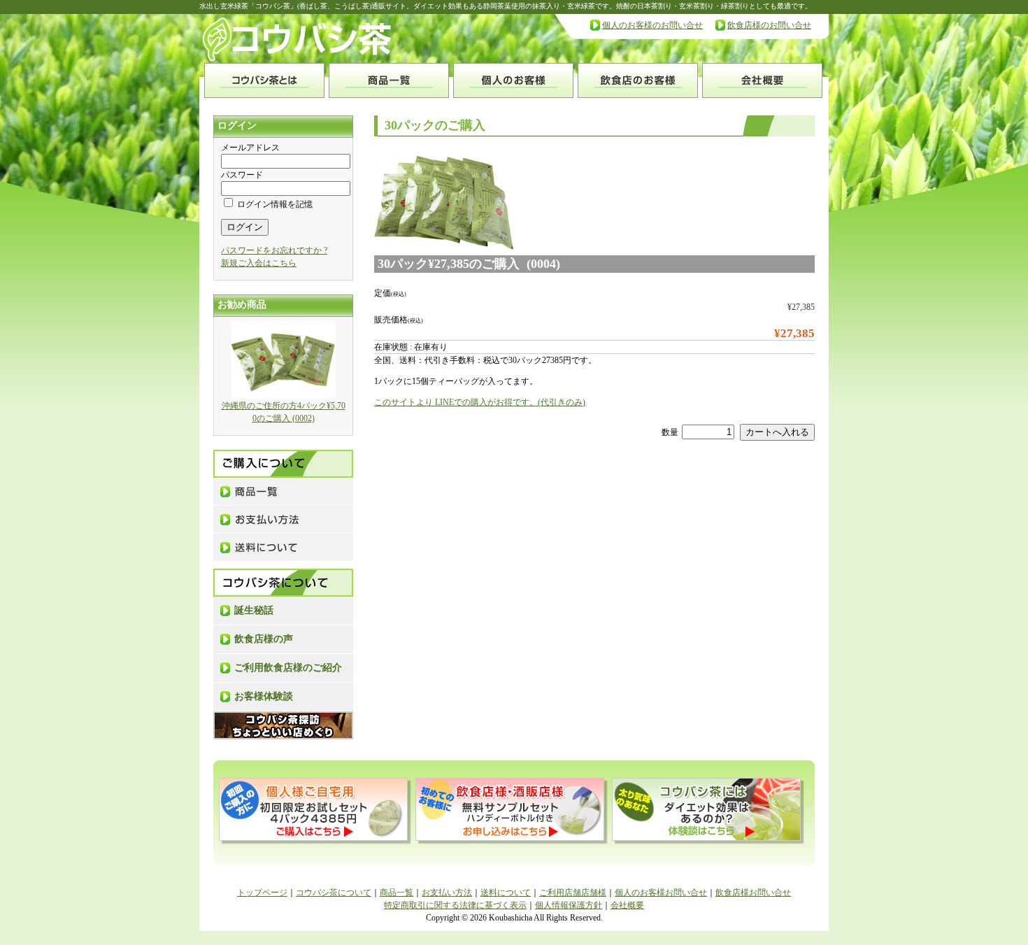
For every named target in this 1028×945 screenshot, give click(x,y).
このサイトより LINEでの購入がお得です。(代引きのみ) (479, 402)
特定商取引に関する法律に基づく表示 (455, 905)
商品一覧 (396, 892)
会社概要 (627, 905)
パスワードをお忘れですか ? (274, 250)
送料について (505, 892)
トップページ (262, 892)
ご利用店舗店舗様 (572, 892)
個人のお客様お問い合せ (661, 892)
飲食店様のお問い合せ (769, 25)
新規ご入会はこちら (259, 263)
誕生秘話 (253, 610)
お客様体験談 (263, 696)
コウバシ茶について (333, 892)
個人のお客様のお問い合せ (652, 25)
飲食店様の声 (263, 639)
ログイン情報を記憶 (274, 204)
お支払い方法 (447, 892)
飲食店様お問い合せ (753, 892)
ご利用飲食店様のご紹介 (288, 667)
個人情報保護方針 (568, 905)
